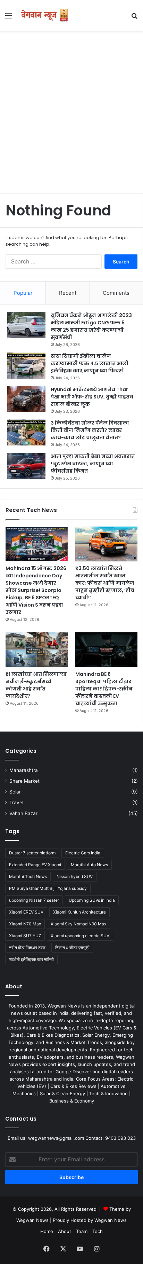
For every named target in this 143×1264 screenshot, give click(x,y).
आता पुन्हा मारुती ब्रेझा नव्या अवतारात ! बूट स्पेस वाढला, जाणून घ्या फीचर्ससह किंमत (93, 463)
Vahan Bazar (23, 813)
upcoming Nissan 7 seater (34, 900)
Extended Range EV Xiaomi (35, 864)
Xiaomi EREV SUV (26, 912)
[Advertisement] (71, 109)
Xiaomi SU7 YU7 (25, 935)
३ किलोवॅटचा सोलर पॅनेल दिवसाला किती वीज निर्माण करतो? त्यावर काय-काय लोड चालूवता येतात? (90, 430)
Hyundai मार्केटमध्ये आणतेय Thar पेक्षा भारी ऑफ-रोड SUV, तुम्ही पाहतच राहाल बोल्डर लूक (92, 397)
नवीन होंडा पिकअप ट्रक (27, 947)
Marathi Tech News (28, 876)
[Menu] (8, 18)
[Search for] (134, 18)
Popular (23, 293)
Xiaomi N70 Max (25, 923)
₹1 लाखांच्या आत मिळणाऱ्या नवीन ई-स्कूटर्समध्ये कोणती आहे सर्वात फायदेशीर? (36, 685)
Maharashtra (23, 770)
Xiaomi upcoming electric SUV (80, 935)
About (64, 1231)
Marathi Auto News (89, 864)
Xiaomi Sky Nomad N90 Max (78, 923)
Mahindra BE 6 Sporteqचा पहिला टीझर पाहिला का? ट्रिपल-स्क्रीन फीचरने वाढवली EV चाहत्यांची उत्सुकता (104, 689)
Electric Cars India (82, 852)
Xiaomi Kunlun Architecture (79, 912)
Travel (16, 802)
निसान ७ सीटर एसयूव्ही (72, 947)
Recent (67, 293)
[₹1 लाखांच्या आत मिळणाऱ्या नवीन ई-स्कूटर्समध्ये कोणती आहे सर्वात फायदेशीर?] (37, 649)
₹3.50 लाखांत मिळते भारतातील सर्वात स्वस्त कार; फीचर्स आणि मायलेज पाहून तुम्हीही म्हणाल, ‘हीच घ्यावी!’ (104, 583)
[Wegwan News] (45, 15)
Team (81, 1231)
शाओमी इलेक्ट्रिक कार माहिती (31, 959)
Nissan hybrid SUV (75, 876)
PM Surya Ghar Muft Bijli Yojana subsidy (48, 888)
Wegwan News (110, 1220)
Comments (116, 293)
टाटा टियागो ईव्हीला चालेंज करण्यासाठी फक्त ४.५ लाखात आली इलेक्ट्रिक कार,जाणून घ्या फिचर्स (89, 363)
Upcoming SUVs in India (92, 900)
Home (46, 1231)
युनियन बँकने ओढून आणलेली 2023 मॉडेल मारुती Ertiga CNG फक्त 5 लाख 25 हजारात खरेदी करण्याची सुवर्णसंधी (91, 326)
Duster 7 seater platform (32, 852)
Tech (97, 1231)
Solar (15, 792)
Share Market (24, 781)
